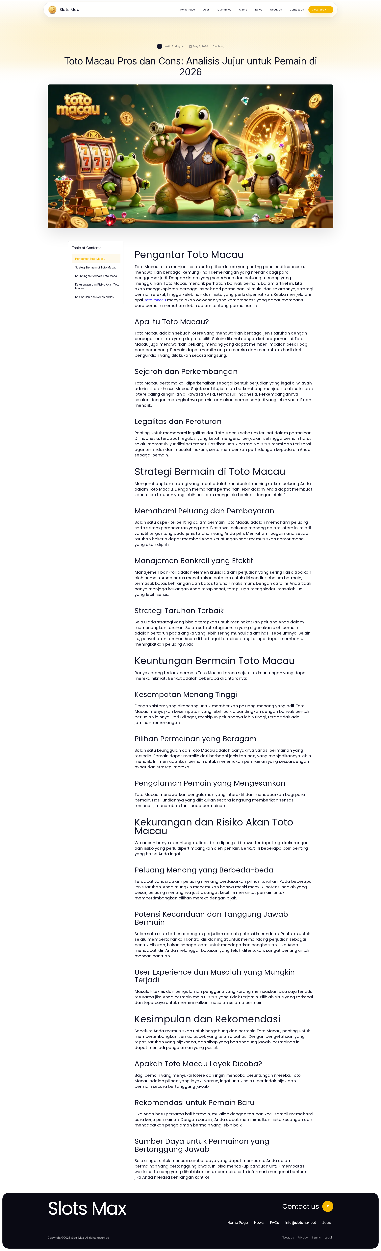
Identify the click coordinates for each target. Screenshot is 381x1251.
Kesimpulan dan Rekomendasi (94, 297)
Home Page (237, 1222)
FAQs (274, 1222)
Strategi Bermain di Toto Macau (95, 267)
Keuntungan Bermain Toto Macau (96, 276)
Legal (328, 1237)
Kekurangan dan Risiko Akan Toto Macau (97, 286)
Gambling (218, 46)
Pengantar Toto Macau (90, 258)
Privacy (303, 1237)
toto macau (155, 300)
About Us (288, 1237)
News (259, 1222)
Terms (316, 1237)
